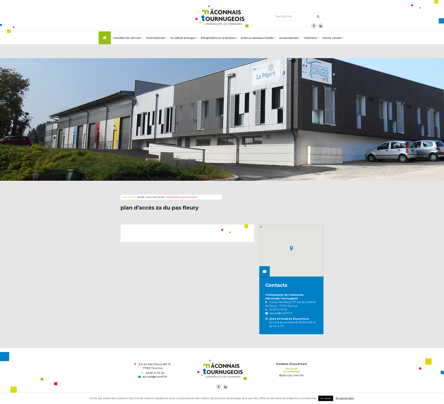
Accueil (141, 197)
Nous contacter (155, 197)
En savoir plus (345, 398)
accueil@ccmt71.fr (280, 313)
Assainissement (288, 37)
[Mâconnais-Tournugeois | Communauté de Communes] (222, 16)
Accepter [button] (325, 398)
